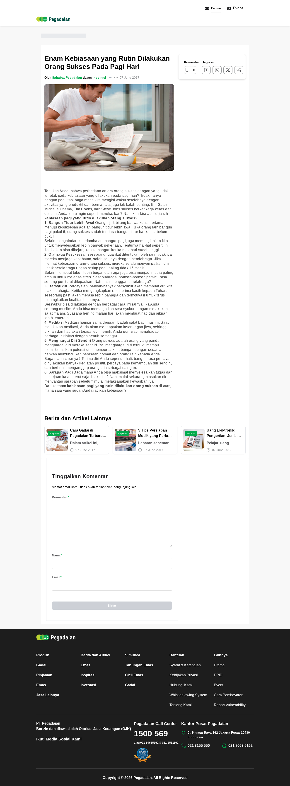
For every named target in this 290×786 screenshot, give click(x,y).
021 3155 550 (199, 745)
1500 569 (151, 733)
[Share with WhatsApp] (217, 70)
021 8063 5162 (240, 745)
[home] (53, 19)
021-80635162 (149, 742)
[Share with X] (227, 70)
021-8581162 (170, 742)
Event (238, 8)
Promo (216, 8)
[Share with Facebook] (206, 70)
